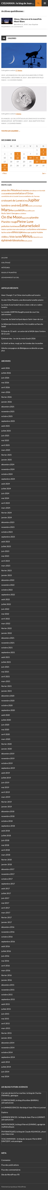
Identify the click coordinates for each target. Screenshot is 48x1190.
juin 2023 (5, 551)
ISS (26, 201)
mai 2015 (5, 1018)
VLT (8, 237)
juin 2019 (5, 782)
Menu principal (45, 3)
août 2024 (5, 484)
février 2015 (6, 1033)
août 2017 (5, 888)
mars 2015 (5, 1028)
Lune (24, 205)
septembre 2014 (8, 1057)
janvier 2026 (6, 402)
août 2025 (5, 426)
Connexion (5, 1160)
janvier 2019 (6, 806)
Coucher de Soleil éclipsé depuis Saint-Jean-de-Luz (22, 319)
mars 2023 (5, 565)
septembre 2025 (8, 421)
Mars (5, 210)
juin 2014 (5, 1071)
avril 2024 (5, 503)
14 (30, 158)
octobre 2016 (7, 937)
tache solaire (6, 232)
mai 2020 (5, 729)
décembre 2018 (7, 811)
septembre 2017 (8, 884)
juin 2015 (5, 1014)
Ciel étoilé (5, 263)
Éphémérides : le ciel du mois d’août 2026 (18, 338)
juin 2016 (5, 956)
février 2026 (6, 397)
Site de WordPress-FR (10, 1174)
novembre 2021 (7, 643)
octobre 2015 (7, 994)
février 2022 (6, 628)
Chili (3, 193)
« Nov (4, 173)
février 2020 (6, 744)
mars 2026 (5, 392)
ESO (23, 200)
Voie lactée (15, 236)
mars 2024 (5, 508)
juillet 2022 (6, 604)
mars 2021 (5, 681)
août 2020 (5, 715)
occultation (22, 213)
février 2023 (6, 570)
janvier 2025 (6, 459)
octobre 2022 (7, 590)
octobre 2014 (7, 1052)
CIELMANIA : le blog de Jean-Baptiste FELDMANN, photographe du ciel (18, 3)
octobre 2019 (7, 763)
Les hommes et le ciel (10, 277)
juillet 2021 (6, 662)
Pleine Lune (25, 221)
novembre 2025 (7, 411)
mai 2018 (5, 845)
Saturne (25, 226)
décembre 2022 (7, 580)
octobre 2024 (7, 474)
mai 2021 (5, 671)
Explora (4, 1112)
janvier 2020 (6, 749)
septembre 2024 (8, 479)
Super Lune (25, 229)
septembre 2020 (8, 710)
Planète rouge (9, 221)
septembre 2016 (8, 941)
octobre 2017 (7, 879)
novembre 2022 (7, 585)
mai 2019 (5, 787)
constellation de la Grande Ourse (11, 196)
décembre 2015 (7, 985)
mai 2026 (5, 382)
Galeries (12, 38)
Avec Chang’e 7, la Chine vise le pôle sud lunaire (20, 295)
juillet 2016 (6, 951)
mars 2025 (5, 450)
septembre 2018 (8, 826)
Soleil (35, 226)
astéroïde (32, 190)
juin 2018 (5, 840)
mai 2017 (5, 903)
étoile (20, 240)
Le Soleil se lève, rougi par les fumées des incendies (22, 343)
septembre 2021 (8, 652)
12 (18, 158)
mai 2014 (5, 1076)
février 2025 (6, 455)
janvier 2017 (6, 922)
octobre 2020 (7, 705)
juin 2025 (5, 435)
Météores (5, 268)
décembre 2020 (7, 696)
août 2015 (5, 1004)
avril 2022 (5, 618)
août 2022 (5, 599)
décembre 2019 (7, 753)
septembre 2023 (8, 537)
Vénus (27, 236)
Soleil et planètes (9, 272)
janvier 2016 (6, 980)
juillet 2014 (6, 1067)
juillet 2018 (6, 835)
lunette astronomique (35, 206)
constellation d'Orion (22, 193)
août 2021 (5, 657)
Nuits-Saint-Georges (9, 213)
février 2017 (6, 917)
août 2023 (5, 541)
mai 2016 (5, 961)
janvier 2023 (6, 575)
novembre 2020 (7, 700)
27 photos (19, 70)
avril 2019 (5, 792)
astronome (24, 190)
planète (34, 217)
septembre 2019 (8, 768)
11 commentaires (14, 80)
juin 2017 (5, 898)
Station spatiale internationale (11, 229)
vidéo (4, 236)
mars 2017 (5, 912)
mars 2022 (5, 623)
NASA (21, 210)
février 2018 (6, 859)
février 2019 (6, 802)
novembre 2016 (7, 932)
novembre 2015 (7, 990)
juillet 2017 (6, 893)
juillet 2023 (6, 546)
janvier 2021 (6, 691)
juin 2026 (5, 378)
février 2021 (6, 686)
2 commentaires (14, 123)
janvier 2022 (6, 633)
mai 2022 (5, 614)
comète (8, 193)
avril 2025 (5, 445)
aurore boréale (40, 191)
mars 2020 (5, 739)
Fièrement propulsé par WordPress (13, 1187)
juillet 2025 (6, 431)
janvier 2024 (6, 517)
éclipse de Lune (37, 237)
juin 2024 (5, 493)
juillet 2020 (6, 720)
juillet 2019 (6, 778)
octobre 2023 (7, 532)
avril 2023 (5, 561)
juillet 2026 (6, 373)
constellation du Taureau (31, 196)
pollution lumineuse (10, 226)
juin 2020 (5, 725)
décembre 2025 (7, 406)
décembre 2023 (7, 522)
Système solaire (35, 229)
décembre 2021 (7, 638)
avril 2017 (5, 908)
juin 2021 (5, 667)
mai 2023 (5, 556)
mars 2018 (5, 855)
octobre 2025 (7, 416)
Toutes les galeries (10, 131)
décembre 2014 (7, 1043)
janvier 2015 (6, 1038)
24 (5, 165)
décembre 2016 (7, 927)
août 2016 (5, 946)
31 (5, 169)
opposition (26, 218)
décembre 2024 (7, 464)
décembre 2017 (7, 869)
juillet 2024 (6, 488)
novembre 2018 (7, 816)
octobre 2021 (7, 647)
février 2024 (6, 512)
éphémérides (9, 240)
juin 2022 (5, 609)
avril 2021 (5, 676)
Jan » (44, 173)
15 (37, 158)
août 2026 (5, 368)
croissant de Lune (11, 200)
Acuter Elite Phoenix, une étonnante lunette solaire (22, 300)
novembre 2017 (7, 874)
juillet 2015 (6, 1009)
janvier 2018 (6, 864)
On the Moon (11, 217)
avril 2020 (5, 734)
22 (37, 161)
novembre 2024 (7, 469)
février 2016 (6, 975)
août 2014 (5, 1062)
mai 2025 (5, 440)
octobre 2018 (7, 821)
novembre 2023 (7, 527)
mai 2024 (5, 498)
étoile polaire (28, 241)
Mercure (14, 210)
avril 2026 (5, 387)
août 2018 (5, 831)
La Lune (4, 258)
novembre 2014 (7, 1047)
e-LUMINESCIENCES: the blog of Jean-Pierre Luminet (23, 1107)
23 (43, 161)
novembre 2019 (7, 758)
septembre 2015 (8, 999)
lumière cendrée (10, 205)
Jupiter (34, 200)
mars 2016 (5, 970)
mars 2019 (5, 797)
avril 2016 (5, 965)
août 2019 (5, 773)
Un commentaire (17, 27)
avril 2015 (5, 1023)
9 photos (18, 114)
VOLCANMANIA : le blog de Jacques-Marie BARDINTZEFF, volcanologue (21, 1140)
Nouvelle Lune (30, 211)
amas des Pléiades (10, 190)
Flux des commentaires (10, 1170)
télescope (17, 232)
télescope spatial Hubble (33, 232)
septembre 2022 (8, 594)
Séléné (44, 229)
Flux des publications (10, 1165)
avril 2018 (5, 850)
